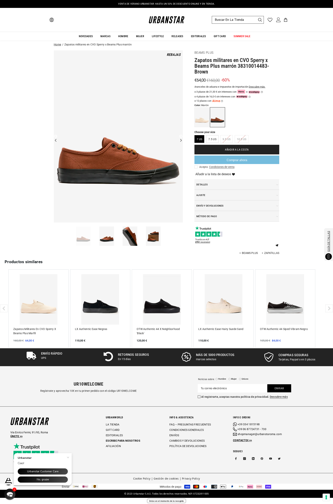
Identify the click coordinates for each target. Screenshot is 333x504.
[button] (278, 245)
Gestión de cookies (166, 478)
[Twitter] (279, 458)
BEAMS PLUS (204, 52)
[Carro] (285, 20)
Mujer (234, 379)
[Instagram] (244, 458)
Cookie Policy (142, 478)
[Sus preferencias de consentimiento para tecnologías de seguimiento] (326, 497)
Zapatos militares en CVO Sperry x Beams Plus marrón (98, 44)
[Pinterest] (262, 458)
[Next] (181, 136)
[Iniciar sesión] (278, 20)
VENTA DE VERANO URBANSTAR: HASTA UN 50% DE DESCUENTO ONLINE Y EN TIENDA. (166, 4)
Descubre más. (257, 86)
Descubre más (279, 396)
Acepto (203, 166)
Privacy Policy (191, 478)
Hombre (222, 379)
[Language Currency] (51, 20)
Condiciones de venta (222, 166)
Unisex (245, 379)
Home (57, 44)
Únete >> (16, 436)
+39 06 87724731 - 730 (251, 429)
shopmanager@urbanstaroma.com (260, 434)
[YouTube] (270, 458)
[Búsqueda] (238, 20)
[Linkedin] (253, 458)
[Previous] (56, 136)
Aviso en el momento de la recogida (166, 501)
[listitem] (38, 308)
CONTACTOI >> (242, 440)
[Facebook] (236, 458)
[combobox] (234, 20)
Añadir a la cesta (237, 149)
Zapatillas (271, 253)
